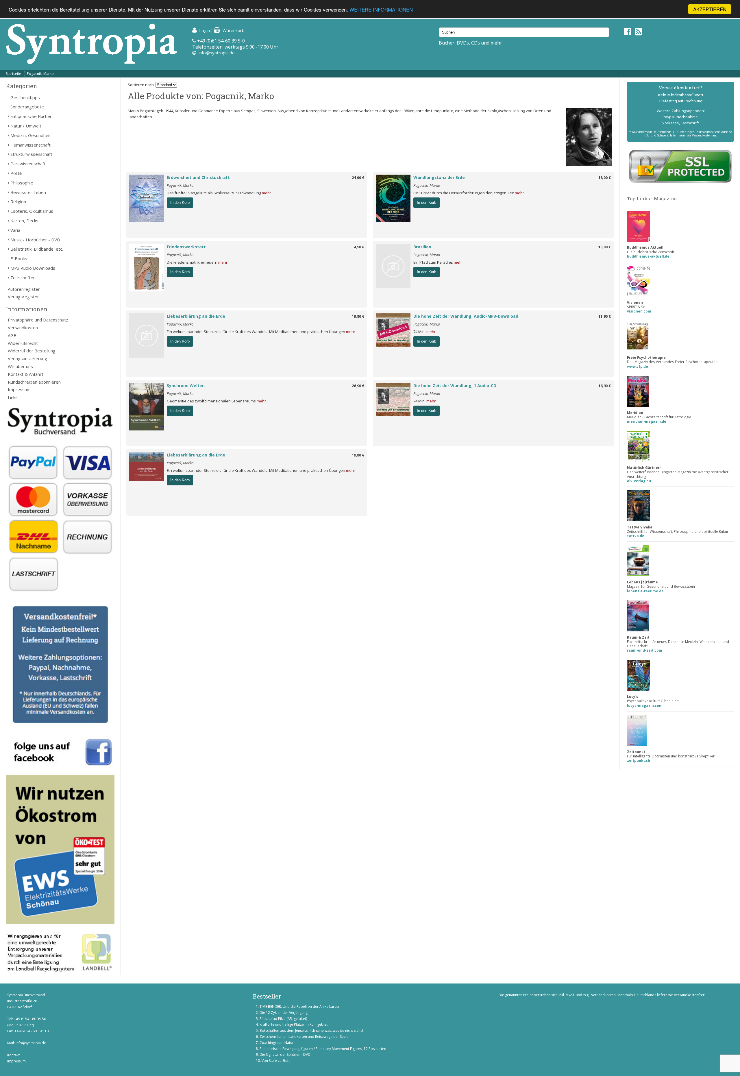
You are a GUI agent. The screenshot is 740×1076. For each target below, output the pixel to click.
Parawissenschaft (28, 164)
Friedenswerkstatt (186, 246)
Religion (18, 201)
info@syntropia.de (217, 53)
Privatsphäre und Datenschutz (38, 320)
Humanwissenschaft (30, 145)
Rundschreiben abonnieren (34, 382)
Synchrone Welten (186, 385)
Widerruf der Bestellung (32, 351)
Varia (15, 230)
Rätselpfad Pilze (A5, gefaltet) (283, 1018)
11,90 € (604, 316)
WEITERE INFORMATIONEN (381, 9)
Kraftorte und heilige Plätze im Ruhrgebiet (294, 1024)
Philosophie (21, 183)
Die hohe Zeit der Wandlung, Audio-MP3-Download (465, 316)
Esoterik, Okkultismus (31, 211)
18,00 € (604, 177)
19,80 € (358, 316)
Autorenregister (24, 289)
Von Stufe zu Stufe (276, 1060)
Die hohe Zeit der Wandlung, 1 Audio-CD (454, 385)
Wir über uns (20, 366)
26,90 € (358, 385)
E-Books (18, 258)
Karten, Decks (24, 220)
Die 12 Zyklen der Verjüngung (284, 1012)
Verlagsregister (23, 296)
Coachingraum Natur (277, 1042)
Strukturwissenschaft (31, 154)
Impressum (19, 389)
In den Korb (180, 202)
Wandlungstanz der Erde (439, 177)
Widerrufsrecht (23, 343)
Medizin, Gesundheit (30, 135)
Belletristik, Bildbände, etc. (36, 249)
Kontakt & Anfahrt (25, 374)
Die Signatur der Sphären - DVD (285, 1054)
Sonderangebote (27, 107)
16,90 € (604, 385)
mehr (266, 192)
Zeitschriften (23, 277)
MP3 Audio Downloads (32, 268)
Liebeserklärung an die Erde (196, 316)
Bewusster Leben (28, 192)
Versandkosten (23, 327)
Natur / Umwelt (25, 126)
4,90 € (359, 246)
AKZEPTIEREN (709, 9)
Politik (16, 173)
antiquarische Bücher (31, 116)
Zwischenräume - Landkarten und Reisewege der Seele (304, 1036)
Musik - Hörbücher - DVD (35, 240)
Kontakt (13, 1055)
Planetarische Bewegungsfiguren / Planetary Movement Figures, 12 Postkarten (323, 1048)
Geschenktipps (25, 97)
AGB (12, 335)
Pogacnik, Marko (40, 73)
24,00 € (358, 177)
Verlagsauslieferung (27, 358)
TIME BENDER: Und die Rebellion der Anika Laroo (299, 1006)
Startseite (13, 73)
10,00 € (604, 246)
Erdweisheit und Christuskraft (198, 177)
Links (13, 397)
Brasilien (422, 246)
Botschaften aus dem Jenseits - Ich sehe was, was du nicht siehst (311, 1030)
